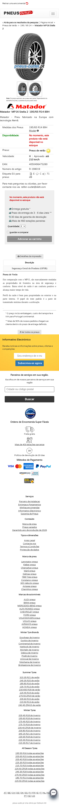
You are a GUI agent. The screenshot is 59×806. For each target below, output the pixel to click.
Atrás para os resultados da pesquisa (21, 22)
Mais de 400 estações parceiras (29, 444)
